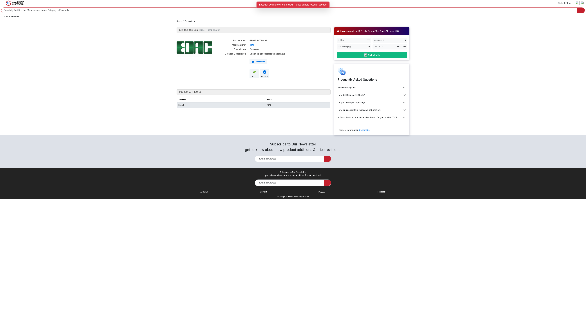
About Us (204, 192)
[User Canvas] (578, 3)
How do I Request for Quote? (351, 95)
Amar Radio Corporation (298, 197)
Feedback (382, 192)
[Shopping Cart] (583, 3)
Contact (263, 192)
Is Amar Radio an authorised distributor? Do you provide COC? (367, 117)
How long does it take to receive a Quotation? (359, 110)
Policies (321, 192)
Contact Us (364, 130)
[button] (565, 3)
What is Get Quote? (347, 87)
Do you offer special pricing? (351, 102)
